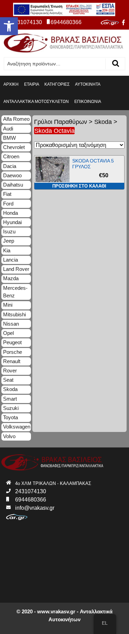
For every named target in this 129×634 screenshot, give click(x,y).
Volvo (9, 436)
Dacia (9, 166)
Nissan (11, 324)
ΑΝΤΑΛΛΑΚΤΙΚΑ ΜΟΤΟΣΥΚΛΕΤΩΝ (36, 101)
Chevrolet (14, 147)
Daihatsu (13, 185)
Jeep (8, 241)
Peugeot (12, 342)
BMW (9, 138)
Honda (10, 213)
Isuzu (9, 231)
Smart (10, 399)
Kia (6, 250)
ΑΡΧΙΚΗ (11, 84)
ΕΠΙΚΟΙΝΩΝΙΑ (87, 101)
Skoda (103, 121)
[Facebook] (123, 23)
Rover (10, 370)
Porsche (12, 352)
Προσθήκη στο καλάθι (79, 186)
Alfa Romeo (16, 119)
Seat (8, 380)
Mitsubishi (14, 314)
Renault (11, 361)
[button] (9, 26)
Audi (8, 128)
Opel (8, 333)
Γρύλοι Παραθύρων (60, 121)
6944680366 (66, 22)
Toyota (10, 417)
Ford (8, 204)
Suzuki (11, 408)
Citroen (11, 156)
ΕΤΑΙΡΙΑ (31, 84)
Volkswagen (16, 427)
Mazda (11, 278)
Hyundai (12, 222)
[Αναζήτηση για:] (54, 64)
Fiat (7, 194)
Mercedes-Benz (15, 292)
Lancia (10, 260)
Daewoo (12, 175)
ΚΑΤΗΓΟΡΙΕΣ (56, 84)
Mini (7, 305)
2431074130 (26, 22)
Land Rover (16, 269)
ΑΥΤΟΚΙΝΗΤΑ (87, 84)
